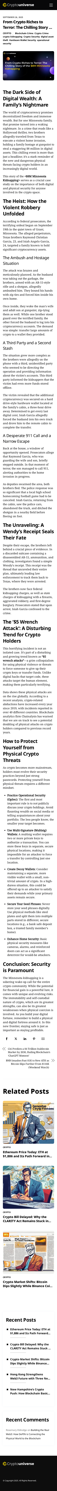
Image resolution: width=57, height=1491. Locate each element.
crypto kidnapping (12, 36)
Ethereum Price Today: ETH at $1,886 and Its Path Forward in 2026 (26, 1156)
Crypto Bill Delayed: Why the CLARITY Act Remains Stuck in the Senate (25, 1221)
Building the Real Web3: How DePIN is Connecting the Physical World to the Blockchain (27, 1434)
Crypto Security (32, 36)
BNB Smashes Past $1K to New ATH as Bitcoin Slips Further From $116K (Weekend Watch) (27, 1064)
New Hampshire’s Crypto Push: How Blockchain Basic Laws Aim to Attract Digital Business (29, 1391)
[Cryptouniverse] (18, 6)
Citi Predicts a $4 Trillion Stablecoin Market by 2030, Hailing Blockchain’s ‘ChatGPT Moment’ (29, 1052)
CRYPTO (7, 33)
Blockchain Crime (24, 33)
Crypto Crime (41, 33)
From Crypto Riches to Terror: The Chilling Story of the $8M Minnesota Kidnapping (27, 30)
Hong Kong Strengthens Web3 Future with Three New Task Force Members (30, 1376)
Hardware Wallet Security (22, 40)
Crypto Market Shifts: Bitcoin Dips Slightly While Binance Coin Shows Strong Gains (27, 1286)
